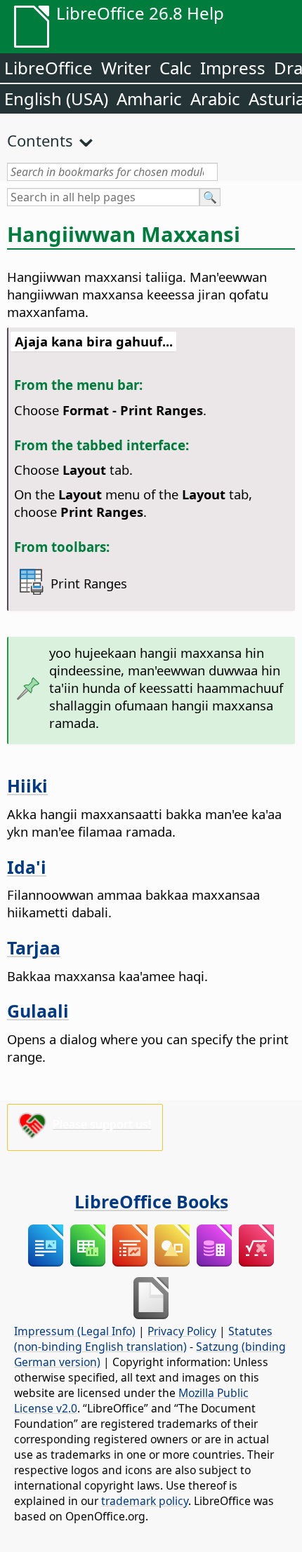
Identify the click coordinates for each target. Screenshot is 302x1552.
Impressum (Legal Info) (75, 1331)
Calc (175, 67)
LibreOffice (48, 67)
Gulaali (38, 1011)
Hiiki (27, 785)
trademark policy (144, 1501)
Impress (232, 67)
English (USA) (56, 98)
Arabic (215, 98)
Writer (126, 67)
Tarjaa (33, 947)
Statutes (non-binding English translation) (143, 1338)
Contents (40, 140)
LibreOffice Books (151, 1201)
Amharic (149, 98)
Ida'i (26, 867)
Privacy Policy (181, 1331)
